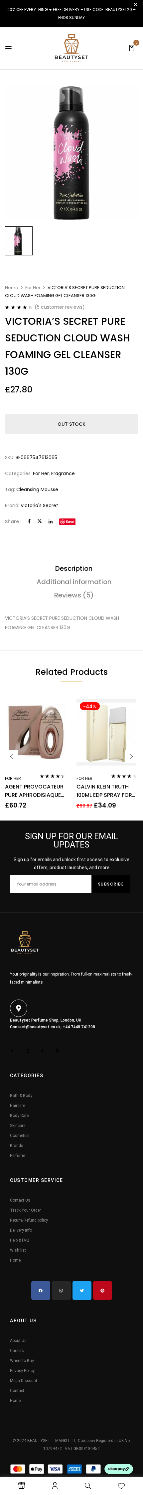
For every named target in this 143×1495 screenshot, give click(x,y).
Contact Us (20, 1200)
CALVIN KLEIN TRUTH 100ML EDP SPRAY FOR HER (104, 791)
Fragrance (63, 473)
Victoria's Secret (39, 505)
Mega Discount (23, 1380)
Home (11, 287)
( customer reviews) (60, 307)
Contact (17, 1390)
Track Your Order (25, 1210)
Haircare (17, 1105)
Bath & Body (21, 1095)
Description (73, 568)
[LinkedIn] (51, 521)
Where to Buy (22, 1360)
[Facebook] (29, 521)
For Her (33, 287)
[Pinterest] (102, 1290)
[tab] (74, 568)
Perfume (17, 1155)
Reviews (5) (74, 595)
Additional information (74, 581)
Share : (13, 521)
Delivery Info (21, 1230)
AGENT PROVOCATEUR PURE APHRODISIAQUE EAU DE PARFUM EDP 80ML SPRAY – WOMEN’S (34, 791)
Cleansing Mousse (37, 489)
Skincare (17, 1125)
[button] (132, 47)
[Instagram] (61, 1290)
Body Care (19, 1115)
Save (70, 521)
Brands (16, 1145)
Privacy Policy (22, 1370)
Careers (17, 1350)
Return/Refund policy (29, 1220)
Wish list (18, 1250)
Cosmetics (20, 1135)
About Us (18, 1340)
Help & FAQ (19, 1240)
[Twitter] (39, 521)
